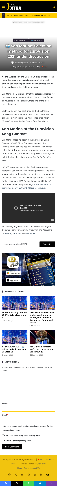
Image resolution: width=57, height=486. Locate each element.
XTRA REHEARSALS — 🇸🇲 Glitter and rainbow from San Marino (14, 349)
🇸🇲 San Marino (37, 40)
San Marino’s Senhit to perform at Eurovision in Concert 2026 (41, 349)
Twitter (8, 233)
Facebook (17, 233)
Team (26, 468)
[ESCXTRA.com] (14, 6)
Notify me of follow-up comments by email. (22, 435)
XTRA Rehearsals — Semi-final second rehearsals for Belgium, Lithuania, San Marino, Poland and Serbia (42, 317)
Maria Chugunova (21, 63)
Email (5, 415)
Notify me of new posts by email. (18, 441)
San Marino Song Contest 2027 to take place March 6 (14, 315)
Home (17, 22)
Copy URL (47, 244)
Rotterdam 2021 (37, 22)
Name (5, 404)
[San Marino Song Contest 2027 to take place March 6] (14, 303)
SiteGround (41, 464)
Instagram (30, 233)
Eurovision (25, 22)
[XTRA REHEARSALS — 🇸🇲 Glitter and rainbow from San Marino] (14, 337)
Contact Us (35, 468)
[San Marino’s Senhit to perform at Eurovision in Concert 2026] (42, 337)
